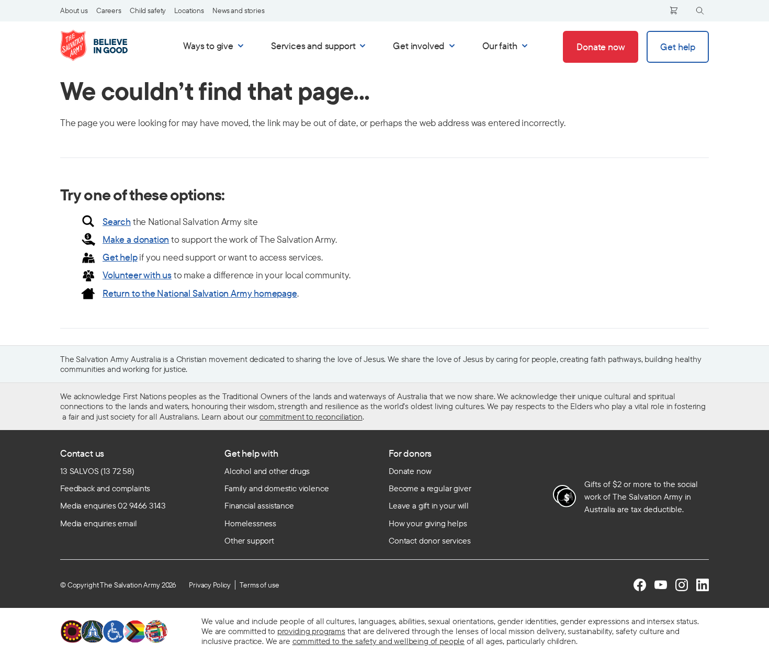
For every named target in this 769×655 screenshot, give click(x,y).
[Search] (700, 11)
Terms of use (259, 585)
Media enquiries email (98, 523)
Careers (108, 10)
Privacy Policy (210, 585)
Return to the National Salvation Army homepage (200, 293)
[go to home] (105, 45)
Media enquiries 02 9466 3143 (113, 505)
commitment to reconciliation (311, 416)
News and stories (238, 10)
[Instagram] (681, 585)
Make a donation (136, 239)
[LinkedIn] (702, 585)
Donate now (410, 471)
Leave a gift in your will (429, 505)
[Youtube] (660, 585)
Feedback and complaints (105, 488)
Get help (120, 257)
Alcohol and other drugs (267, 471)
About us (74, 10)
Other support (249, 540)
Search (117, 222)
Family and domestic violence (276, 488)
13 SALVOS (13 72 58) (97, 471)
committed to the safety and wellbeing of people (378, 641)
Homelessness (250, 523)
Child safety (148, 10)
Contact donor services (429, 540)
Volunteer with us (137, 275)
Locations (189, 10)
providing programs (311, 631)
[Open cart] (674, 10)
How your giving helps (428, 523)
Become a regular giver (430, 488)
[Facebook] (640, 585)
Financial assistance (259, 505)
